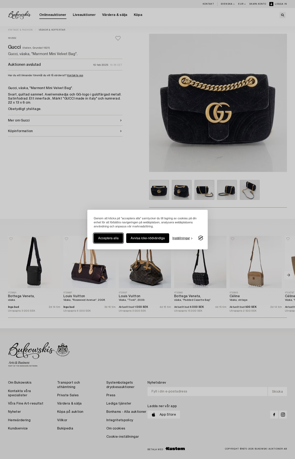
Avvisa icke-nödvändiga (148, 238)
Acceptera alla (108, 238)
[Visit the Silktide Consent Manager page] (200, 238)
